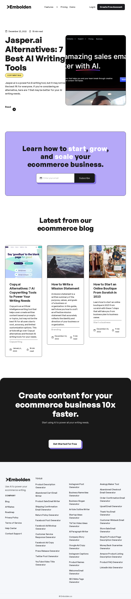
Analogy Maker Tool (109, 484)
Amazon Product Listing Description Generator (111, 555)
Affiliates (9, 507)
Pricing (64, 7)
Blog (7, 501)
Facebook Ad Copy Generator (44, 544)
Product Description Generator (45, 486)
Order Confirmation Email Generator (112, 499)
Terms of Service (13, 523)
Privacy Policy (11, 517)
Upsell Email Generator (111, 506)
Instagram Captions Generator (79, 555)
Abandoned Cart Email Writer (46, 494)
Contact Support (13, 533)
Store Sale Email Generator (107, 530)
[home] (19, 7)
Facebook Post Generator (48, 520)
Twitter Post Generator (46, 556)
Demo (72, 7)
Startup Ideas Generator (75, 516)
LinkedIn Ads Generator (111, 567)
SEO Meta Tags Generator (76, 580)
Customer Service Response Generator (45, 535)
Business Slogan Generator (77, 502)
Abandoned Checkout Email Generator (110, 491)
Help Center (11, 528)
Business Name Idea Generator (78, 494)
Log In (92, 7)
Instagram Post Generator (76, 485)
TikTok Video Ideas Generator (78, 524)
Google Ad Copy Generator (77, 547)
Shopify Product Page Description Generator (111, 538)
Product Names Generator (76, 563)
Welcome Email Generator (76, 572)
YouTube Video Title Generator (45, 563)
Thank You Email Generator (107, 513)
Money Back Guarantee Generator (111, 547)
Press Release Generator (47, 551)
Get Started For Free (65, 443)
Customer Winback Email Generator (112, 521)
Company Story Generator (76, 538)
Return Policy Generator (47, 515)
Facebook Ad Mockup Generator (45, 527)
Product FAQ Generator (111, 562)
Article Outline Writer (79, 509)
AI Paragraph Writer (78, 531)
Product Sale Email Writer (47, 501)
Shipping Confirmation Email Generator (46, 508)
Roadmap (9, 512)
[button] (51, 7)
